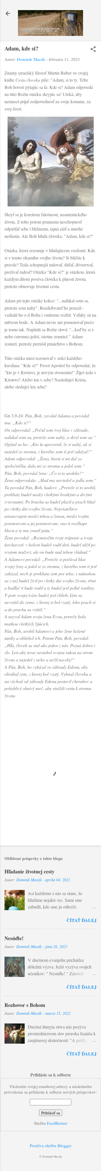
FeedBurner (57, 1123)
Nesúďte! (14, 938)
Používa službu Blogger (51, 1145)
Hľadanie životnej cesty (29, 871)
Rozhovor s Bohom (24, 1005)
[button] (93, 49)
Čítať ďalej (81, 920)
